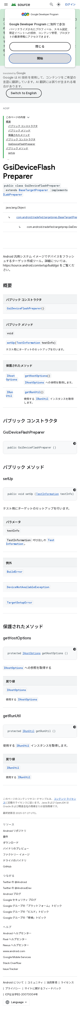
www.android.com (14, 951)
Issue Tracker (10, 969)
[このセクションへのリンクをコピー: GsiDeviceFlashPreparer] (48, 432)
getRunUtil (33, 392)
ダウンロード (11, 842)
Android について (13, 982)
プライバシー (13, 988)
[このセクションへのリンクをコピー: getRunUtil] (24, 716)
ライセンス (67, 982)
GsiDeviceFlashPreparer (24, 308)
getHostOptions (36, 376)
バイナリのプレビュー (16, 848)
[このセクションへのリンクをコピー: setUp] (16, 479)
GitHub (7, 866)
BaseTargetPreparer (33, 190)
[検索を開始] (51, 4)
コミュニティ (35, 982)
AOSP (6, 108)
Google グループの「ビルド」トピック (26, 911)
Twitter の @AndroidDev (17, 888)
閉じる (40, 46)
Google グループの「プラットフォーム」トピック (32, 905)
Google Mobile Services (17, 957)
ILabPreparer (12, 194)
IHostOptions (11, 377)
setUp (11, 342)
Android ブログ (12, 894)
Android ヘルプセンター (17, 933)
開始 (40, 58)
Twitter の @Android (15, 882)
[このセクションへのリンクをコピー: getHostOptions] (35, 638)
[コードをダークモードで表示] (74, 443)
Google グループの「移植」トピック (24, 917)
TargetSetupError (19, 602)
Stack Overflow (12, 963)
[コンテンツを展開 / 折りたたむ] (28, 117)
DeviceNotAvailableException (28, 587)
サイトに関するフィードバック (43, 988)
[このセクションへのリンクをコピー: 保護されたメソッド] (47, 627)
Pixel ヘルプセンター (15, 939)
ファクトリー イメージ (16, 854)
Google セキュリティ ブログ (19, 900)
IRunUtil (9, 394)
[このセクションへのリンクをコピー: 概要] (15, 286)
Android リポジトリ (14, 830)
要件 (5, 836)
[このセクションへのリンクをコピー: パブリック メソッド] (48, 468)
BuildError (14, 571)
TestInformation (28, 342)
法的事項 (52, 982)
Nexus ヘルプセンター (16, 945)
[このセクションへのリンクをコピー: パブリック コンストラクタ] (61, 421)
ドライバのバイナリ (14, 860)
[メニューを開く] (6, 4)
